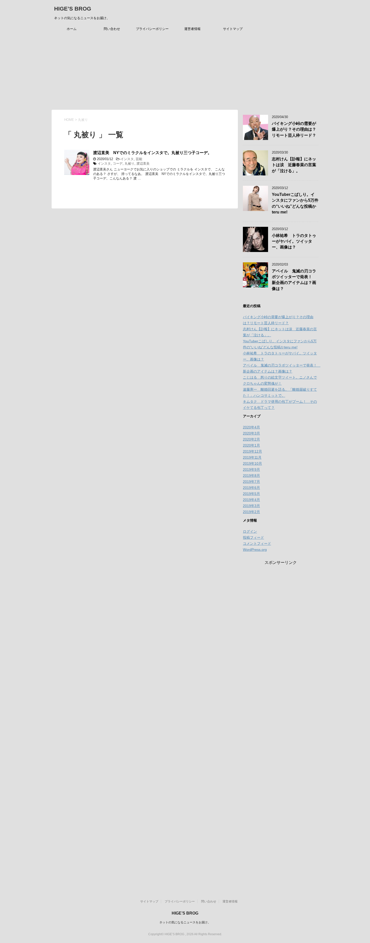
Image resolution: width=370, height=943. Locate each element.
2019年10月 (252, 463)
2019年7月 (251, 482)
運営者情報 (192, 29)
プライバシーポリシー (152, 29)
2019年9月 (251, 469)
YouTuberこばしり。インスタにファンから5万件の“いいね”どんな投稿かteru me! (295, 203)
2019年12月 (252, 451)
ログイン (250, 531)
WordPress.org (255, 550)
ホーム (72, 29)
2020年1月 (251, 445)
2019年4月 (251, 500)
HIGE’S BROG (72, 9)
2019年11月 (252, 457)
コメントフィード (257, 543)
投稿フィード (253, 537)
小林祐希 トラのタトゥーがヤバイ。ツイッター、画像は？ (294, 241)
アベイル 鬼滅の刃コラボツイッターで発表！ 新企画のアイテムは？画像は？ (294, 280)
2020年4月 (251, 427)
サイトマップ (233, 29)
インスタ (127, 159)
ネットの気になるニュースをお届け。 (185, 922)
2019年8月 (251, 476)
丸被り (129, 163)
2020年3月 (251, 433)
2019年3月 (251, 506)
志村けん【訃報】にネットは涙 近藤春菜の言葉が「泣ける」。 (294, 165)
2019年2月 (251, 512)
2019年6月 (251, 488)
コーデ (118, 163)
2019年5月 (251, 494)
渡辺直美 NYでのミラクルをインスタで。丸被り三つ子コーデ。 (152, 153)
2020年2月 (251, 439)
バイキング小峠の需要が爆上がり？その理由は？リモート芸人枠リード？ (294, 129)
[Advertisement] (185, 72)
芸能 (139, 159)
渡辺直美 (143, 163)
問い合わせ (112, 29)
